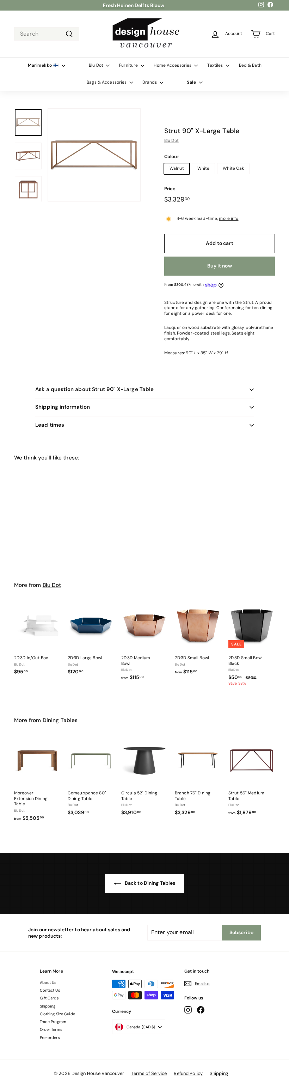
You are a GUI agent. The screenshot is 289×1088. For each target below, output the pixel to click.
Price (170, 189)
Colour (171, 157)
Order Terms (51, 1029)
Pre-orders (50, 1037)
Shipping (48, 1006)
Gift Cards (49, 998)
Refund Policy (188, 1073)
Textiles (215, 65)
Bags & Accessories (107, 82)
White (203, 168)
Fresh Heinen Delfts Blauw (134, 5)
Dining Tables (60, 720)
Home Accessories (173, 65)
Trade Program (53, 1021)
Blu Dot (96, 65)
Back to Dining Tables (150, 883)
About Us (48, 982)
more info (228, 218)
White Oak (233, 168)
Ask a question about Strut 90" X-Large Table (94, 389)
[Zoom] (94, 155)
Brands (150, 82)
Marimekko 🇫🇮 (44, 65)
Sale (192, 82)
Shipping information (62, 406)
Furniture (129, 65)
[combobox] (46, 34)
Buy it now (219, 266)
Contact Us (50, 990)
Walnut (177, 168)
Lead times (49, 424)
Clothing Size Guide (57, 1013)
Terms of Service (149, 1073)
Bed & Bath (250, 65)
